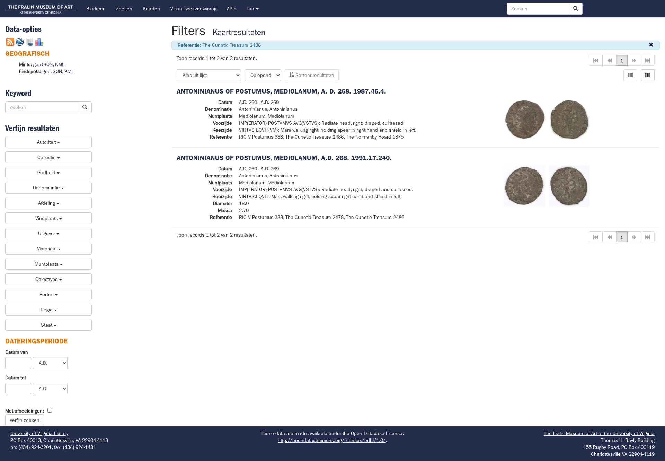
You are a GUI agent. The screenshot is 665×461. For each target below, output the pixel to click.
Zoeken (124, 9)
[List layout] (630, 75)
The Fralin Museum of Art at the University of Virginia (599, 433)
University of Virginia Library (39, 433)
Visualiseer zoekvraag (193, 9)
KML (59, 64)
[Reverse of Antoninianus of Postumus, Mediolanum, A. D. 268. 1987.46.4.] (569, 119)
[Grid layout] (648, 75)
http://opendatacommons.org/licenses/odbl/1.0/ (331, 440)
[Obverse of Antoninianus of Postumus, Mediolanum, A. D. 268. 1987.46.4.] (525, 119)
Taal (251, 9)
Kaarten (151, 9)
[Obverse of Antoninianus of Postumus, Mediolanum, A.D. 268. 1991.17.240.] (524, 185)
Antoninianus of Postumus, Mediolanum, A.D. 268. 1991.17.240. (284, 158)
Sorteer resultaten (314, 75)
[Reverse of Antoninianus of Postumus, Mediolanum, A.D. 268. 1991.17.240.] (569, 185)
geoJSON (43, 64)
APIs (231, 9)
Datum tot (15, 377)
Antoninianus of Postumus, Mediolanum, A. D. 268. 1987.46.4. (281, 91)
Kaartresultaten (239, 32)
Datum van (16, 352)
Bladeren (96, 9)
